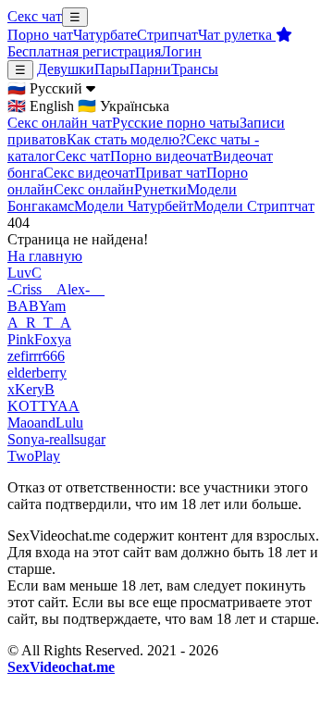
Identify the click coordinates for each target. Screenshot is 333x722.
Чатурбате (105, 35)
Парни (150, 69)
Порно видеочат (161, 156)
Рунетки (160, 189)
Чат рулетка (237, 35)
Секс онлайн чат (59, 123)
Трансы (194, 69)
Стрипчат (167, 35)
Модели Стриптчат (253, 206)
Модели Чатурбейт (133, 206)
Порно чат (40, 35)
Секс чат (34, 16)
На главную (44, 256)
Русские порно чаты (176, 123)
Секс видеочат (89, 172)
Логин (181, 51)
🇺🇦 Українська (123, 106)
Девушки (65, 69)
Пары (112, 69)
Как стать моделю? (126, 139)
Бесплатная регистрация (84, 51)
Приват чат (170, 172)
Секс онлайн (94, 189)
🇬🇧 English (40, 106)
